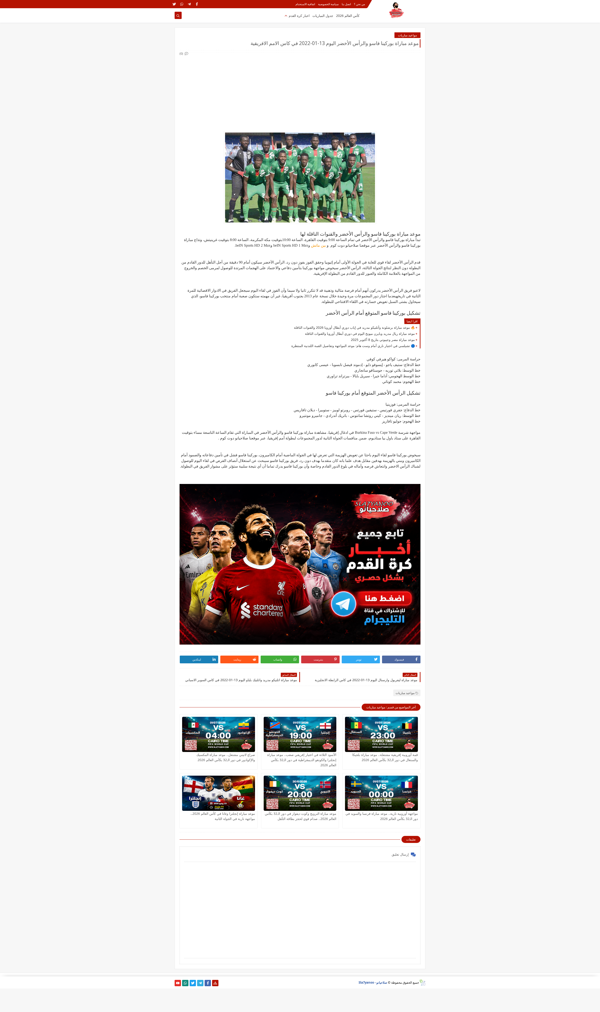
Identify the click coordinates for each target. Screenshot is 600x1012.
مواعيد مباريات (407, 35)
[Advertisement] (299, 89)
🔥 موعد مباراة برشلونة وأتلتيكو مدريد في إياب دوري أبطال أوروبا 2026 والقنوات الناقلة (354, 327)
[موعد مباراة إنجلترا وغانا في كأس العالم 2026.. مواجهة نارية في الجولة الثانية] (218, 793)
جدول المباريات (322, 15)
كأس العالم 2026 (348, 15)
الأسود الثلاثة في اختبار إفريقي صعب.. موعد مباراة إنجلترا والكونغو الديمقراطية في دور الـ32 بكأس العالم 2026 (301, 759)
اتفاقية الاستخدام (305, 4)
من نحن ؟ (359, 4)
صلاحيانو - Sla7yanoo (373, 982)
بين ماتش (318, 245)
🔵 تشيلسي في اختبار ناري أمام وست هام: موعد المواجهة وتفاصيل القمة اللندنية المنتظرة (353, 346)
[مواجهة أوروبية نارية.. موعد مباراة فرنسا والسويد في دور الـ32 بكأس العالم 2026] (381, 793)
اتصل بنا (346, 4)
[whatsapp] (182, 4)
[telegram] (189, 4)
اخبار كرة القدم (299, 15)
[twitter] (174, 4)
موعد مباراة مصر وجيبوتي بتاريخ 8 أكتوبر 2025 (383, 339)
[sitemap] (215, 983)
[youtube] (178, 983)
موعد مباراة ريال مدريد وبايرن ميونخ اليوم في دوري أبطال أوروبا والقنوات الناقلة (360, 333)
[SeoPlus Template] (422, 982)
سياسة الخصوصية (328, 4)
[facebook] (197, 4)
